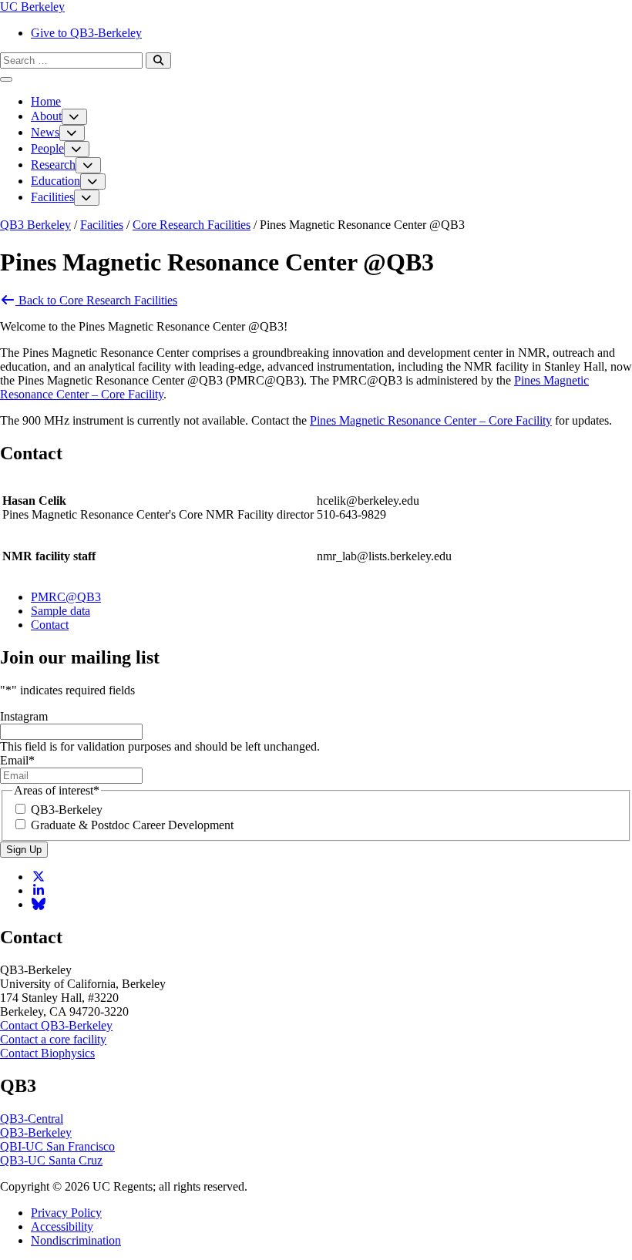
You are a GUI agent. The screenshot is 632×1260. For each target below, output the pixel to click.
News (45, 132)
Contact (50, 624)
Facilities (52, 196)
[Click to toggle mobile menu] (6, 79)
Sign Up (24, 849)
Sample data (60, 610)
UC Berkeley (32, 6)
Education (55, 180)
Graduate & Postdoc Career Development (132, 825)
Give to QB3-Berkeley (86, 32)
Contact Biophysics (47, 1053)
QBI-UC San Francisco (57, 1146)
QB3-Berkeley (67, 809)
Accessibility (62, 1226)
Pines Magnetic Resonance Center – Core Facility (431, 420)
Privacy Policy (66, 1212)
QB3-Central (31, 1118)
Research (53, 164)
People (47, 148)
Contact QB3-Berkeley (56, 1025)
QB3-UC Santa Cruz (51, 1160)
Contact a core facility (53, 1039)
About (46, 116)
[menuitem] (331, 33)
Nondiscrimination (76, 1240)
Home (46, 101)
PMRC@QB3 (66, 596)
